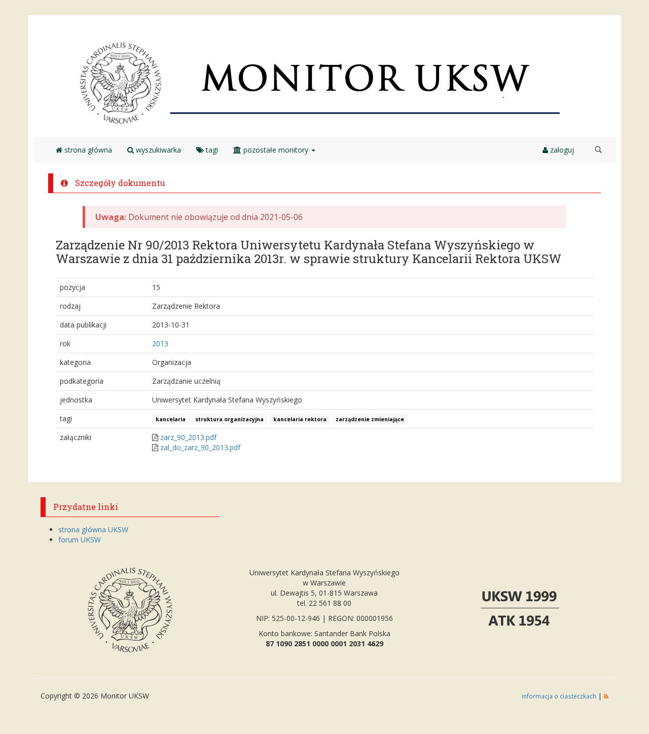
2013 (160, 343)
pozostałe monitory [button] (275, 150)
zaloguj (561, 150)
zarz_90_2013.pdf (188, 437)
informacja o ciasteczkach (560, 696)
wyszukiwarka (157, 150)
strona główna (87, 150)
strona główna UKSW (93, 529)
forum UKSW (79, 539)
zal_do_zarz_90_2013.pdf (200, 447)
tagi (211, 150)
